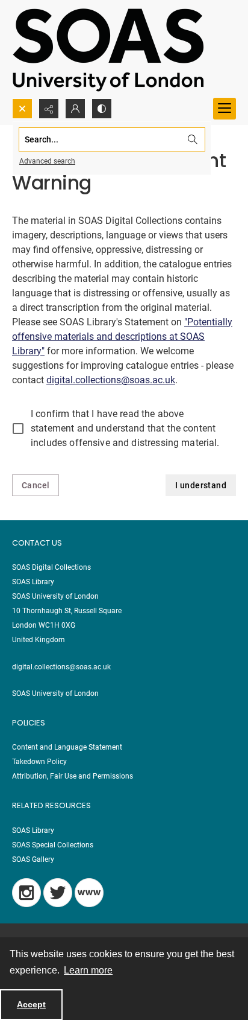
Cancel (35, 485)
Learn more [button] (88, 970)
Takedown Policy (39, 761)
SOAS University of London (55, 693)
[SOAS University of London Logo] (108, 49)
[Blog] (89, 892)
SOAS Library (33, 830)
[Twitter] (57, 892)
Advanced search (47, 161)
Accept (31, 1004)
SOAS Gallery (33, 859)
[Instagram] (26, 892)
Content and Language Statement (67, 747)
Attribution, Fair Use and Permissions (72, 776)
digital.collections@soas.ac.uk (110, 380)
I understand (200, 485)
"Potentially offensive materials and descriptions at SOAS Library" (122, 336)
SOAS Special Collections (52, 845)
